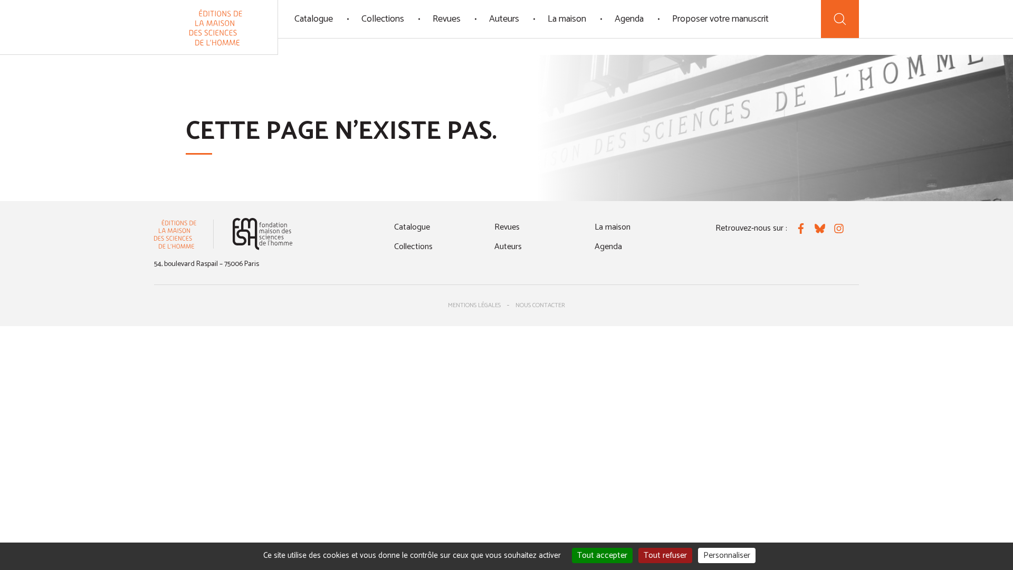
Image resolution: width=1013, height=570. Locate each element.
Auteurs (504, 19)
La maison (567, 19)
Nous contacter (540, 305)
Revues (447, 19)
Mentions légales (474, 305)
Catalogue (313, 19)
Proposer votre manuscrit (720, 19)
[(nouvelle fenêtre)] (262, 234)
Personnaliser (726, 555)
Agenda (629, 19)
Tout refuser (665, 555)
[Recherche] (840, 19)
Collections (382, 19)
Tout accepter (602, 555)
